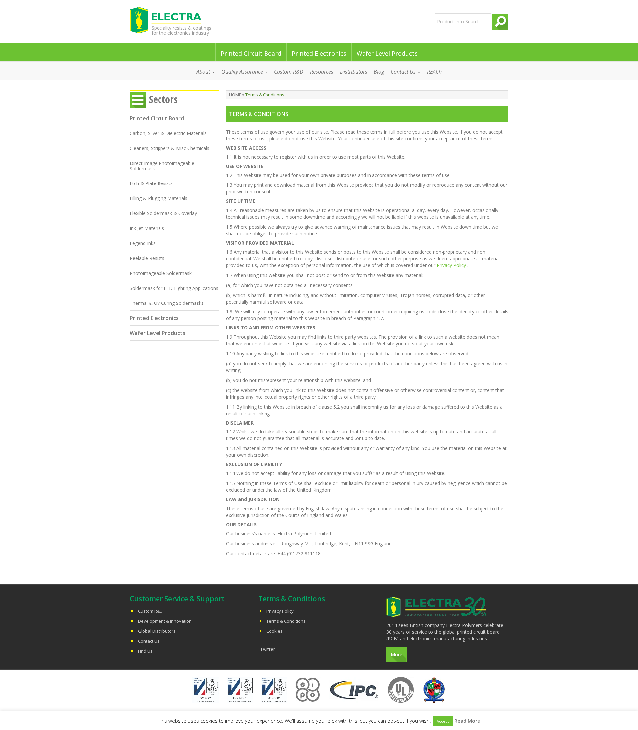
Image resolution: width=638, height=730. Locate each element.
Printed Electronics (319, 53)
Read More (467, 720)
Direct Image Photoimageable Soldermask (162, 166)
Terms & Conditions (286, 621)
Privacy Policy (451, 265)
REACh (434, 71)
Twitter (267, 649)
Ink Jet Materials (147, 228)
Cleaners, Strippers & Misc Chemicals (169, 148)
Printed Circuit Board (251, 53)
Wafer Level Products (387, 53)
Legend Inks (143, 243)
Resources (321, 71)
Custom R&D (288, 71)
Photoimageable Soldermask (161, 273)
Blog (379, 71)
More (396, 654)
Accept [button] (443, 721)
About (203, 71)
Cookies (274, 631)
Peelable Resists (147, 258)
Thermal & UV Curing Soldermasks (167, 303)
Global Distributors (157, 631)
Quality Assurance (242, 71)
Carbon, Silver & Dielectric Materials (168, 133)
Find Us (145, 651)
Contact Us (149, 641)
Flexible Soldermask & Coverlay (163, 213)
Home (235, 95)
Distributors (353, 71)
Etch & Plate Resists (151, 183)
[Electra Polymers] (191, 20)
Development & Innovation (165, 621)
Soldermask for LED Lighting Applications (174, 288)
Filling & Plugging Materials (158, 198)
